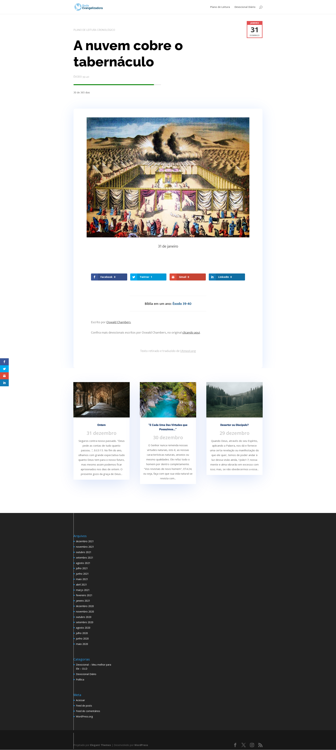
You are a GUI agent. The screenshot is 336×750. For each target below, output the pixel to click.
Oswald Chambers (118, 322)
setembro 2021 (84, 557)
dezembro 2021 (85, 541)
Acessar (80, 700)
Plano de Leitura (220, 7)
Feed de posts (84, 705)
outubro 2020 (83, 617)
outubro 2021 (83, 552)
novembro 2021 (85, 546)
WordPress (141, 745)
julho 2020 (82, 633)
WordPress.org (84, 716)
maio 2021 (82, 579)
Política (80, 679)
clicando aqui (191, 332)
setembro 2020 (84, 622)
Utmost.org (188, 351)
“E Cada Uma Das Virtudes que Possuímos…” (167, 427)
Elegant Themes (100, 745)
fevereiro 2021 (84, 595)
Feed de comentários (88, 711)
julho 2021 (82, 568)
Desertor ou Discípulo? (234, 425)
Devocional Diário (244, 7)
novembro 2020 (85, 611)
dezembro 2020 (85, 606)
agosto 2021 (83, 563)
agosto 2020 (83, 627)
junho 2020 (82, 638)
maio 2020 (82, 644)
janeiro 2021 (83, 600)
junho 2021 (82, 573)
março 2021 (83, 590)
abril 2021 (81, 584)
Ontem (101, 425)
